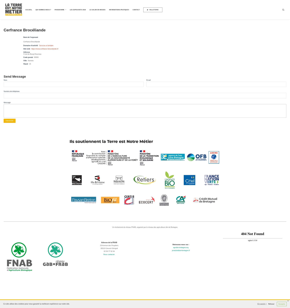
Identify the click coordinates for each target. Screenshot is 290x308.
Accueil (28, 10)
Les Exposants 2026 (78, 10)
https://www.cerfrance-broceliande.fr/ (44, 49)
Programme (59, 10)
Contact (136, 10)
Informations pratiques (119, 10)
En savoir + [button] (262, 304)
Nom (5, 80)
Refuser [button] (271, 304)
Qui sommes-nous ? (43, 10)
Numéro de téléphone (11, 91)
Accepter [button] (281, 304)
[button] (284, 9)
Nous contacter (109, 254)
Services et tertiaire (46, 45)
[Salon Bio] (14, 9)
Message (7, 102)
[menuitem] (29, 9)
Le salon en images (97, 10)
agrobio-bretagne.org (180, 247)
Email (148, 80)
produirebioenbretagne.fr (181, 250)
